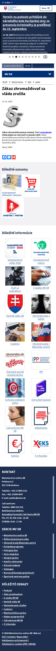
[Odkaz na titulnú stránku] (13, 8)
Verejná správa (11, 557)
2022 (29, 82)
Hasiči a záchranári (13, 561)
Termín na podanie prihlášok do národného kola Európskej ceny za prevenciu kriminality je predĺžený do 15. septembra (27, 23)
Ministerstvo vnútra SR (15, 535)
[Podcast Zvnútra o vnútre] (13, 208)
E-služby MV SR (11, 598)
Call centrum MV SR (13, 620)
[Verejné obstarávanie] (31, 186)
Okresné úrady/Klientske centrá (20, 542)
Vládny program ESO (14, 616)
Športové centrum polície (16, 576)
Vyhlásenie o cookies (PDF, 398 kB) (19, 644)
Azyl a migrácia (11, 554)
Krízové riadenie (12, 565)
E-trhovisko (10, 624)
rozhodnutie (46, 132)
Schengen (9, 569)
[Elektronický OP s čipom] (11, 186)
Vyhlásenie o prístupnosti (15, 640)
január (37, 82)
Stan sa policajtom (13, 594)
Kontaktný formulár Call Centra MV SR (21, 514)
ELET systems (9, 636)
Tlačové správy (17, 82)
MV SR (27, 66)
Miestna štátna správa (15, 613)
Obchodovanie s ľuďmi (15, 605)
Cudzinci (8, 609)
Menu (46, 8)
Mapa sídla (22, 636)
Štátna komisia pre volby (16, 539)
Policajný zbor (11, 550)
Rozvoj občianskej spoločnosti (19, 572)
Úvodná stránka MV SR (12, 66)
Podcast (8, 590)
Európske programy (14, 546)
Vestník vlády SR (12, 601)
